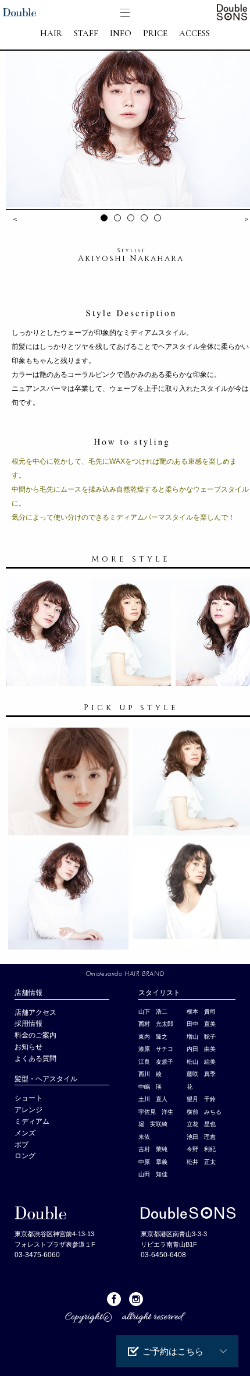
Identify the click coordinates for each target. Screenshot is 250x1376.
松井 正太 (201, 1162)
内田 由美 (201, 1049)
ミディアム (32, 1121)
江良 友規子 (155, 1062)
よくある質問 (35, 1058)
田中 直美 (201, 1024)
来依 (144, 1137)
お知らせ (28, 1047)
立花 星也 (201, 1124)
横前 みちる (204, 1112)
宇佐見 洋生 (155, 1112)
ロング (25, 1156)
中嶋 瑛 (150, 1087)
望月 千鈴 (201, 1099)
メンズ (28, 1133)
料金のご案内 (35, 1035)
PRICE (155, 33)
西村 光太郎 (155, 1024)
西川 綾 (150, 1074)
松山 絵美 (201, 1062)
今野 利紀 (201, 1149)
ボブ (21, 1145)
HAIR (51, 33)
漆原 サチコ (155, 1049)
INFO (120, 33)
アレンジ (28, 1110)
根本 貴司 (201, 1011)
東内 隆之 (152, 1036)
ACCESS (194, 33)
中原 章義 (152, 1162)
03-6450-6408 (163, 1255)
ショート (28, 1098)
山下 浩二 (152, 1011)
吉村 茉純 (152, 1149)
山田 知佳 (152, 1174)
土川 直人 (152, 1099)
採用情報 (28, 1023)
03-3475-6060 (37, 1255)
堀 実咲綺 (152, 1124)
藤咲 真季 (201, 1074)
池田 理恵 (201, 1137)
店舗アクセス (35, 1012)
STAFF (86, 33)
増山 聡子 (201, 1036)
